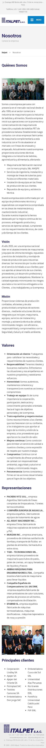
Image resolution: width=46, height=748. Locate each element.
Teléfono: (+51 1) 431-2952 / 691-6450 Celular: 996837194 (23, 10)
